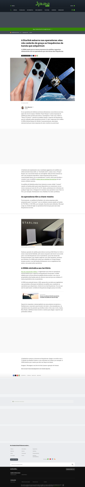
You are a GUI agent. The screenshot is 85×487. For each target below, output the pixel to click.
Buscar (72, 465)
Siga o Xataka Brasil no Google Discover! (42, 29)
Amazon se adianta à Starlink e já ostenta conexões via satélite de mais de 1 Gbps (49, 296)
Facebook (31, 55)
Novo (71, 5)
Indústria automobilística (36, 456)
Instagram (72, 10)
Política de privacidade (26, 481)
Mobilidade (61, 10)
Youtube (50, 459)
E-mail (37, 55)
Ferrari (31, 32)
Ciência (15, 10)
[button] (29, 107)
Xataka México (24, 474)
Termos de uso (35, 481)
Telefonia (47, 10)
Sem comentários (26, 55)
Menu (13, 5)
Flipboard (35, 55)
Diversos (12, 451)
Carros (23, 455)
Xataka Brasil (42, 4)
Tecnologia (22, 10)
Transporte (24, 453)
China (11, 453)
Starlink (39, 375)
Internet (34, 375)
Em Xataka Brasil (42, 294)
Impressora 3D (25, 32)
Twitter (33, 55)
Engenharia (35, 448)
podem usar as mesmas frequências (46, 179)
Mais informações (56, 485)
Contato (45, 481)
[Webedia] (13, 469)
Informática (30, 10)
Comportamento (36, 453)
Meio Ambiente (38, 10)
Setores (23, 451)
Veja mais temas (14, 459)
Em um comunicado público (29, 271)
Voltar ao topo (69, 469)
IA (20, 32)
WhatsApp (74, 10)
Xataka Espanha (13, 474)
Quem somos (12, 481)
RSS (55, 459)
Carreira (54, 10)
